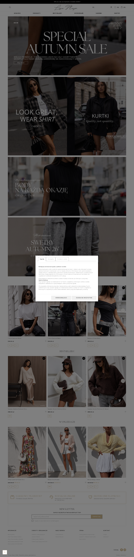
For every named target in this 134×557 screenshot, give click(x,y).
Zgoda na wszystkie (84, 297)
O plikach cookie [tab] (62, 259)
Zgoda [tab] (42, 259)
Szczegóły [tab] (51, 259)
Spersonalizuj (61, 297)
